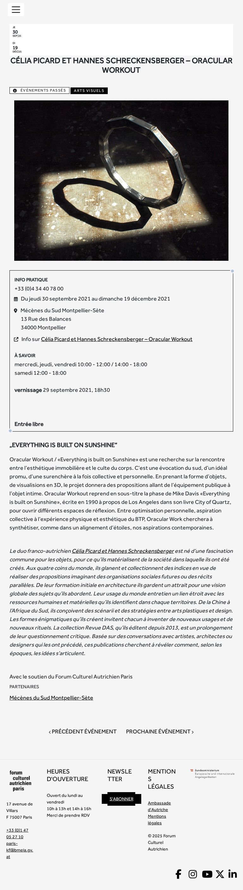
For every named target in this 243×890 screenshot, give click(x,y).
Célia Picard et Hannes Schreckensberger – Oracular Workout (116, 339)
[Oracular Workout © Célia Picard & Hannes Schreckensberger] (121, 179)
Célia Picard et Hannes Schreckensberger (123, 550)
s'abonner (121, 798)
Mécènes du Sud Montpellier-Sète (51, 697)
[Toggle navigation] (16, 9)
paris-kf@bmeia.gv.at (19, 850)
